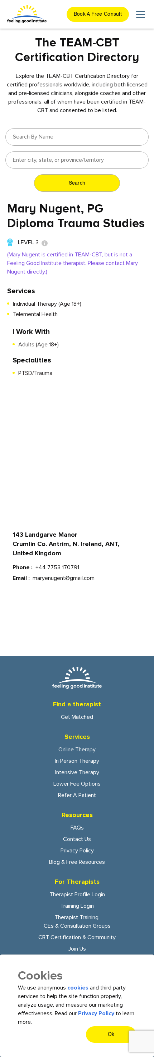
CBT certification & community (77, 937)
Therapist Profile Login (77, 894)
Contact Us (77, 839)
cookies (77, 987)
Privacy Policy (77, 850)
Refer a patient (77, 795)
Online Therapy (77, 749)
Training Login (77, 906)
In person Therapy (77, 761)
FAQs (77, 827)
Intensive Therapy (77, 772)
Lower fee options (77, 783)
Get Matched (77, 717)
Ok (111, 1034)
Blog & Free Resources (77, 862)
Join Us (77, 948)
